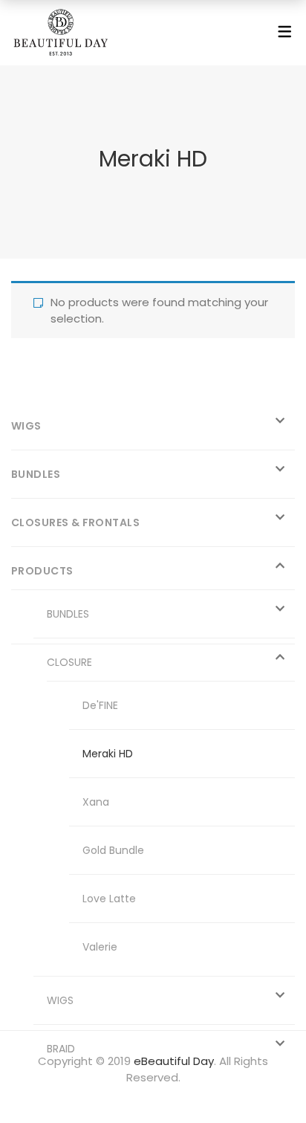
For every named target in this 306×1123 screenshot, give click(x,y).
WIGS (60, 1000)
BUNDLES (68, 613)
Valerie (99, 946)
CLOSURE (69, 662)
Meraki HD (107, 753)
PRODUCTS (42, 570)
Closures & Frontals (75, 522)
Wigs (26, 425)
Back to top (278, 1084)
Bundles (35, 474)
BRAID (61, 1048)
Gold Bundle (113, 850)
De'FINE (100, 705)
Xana (95, 801)
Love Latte (109, 898)
